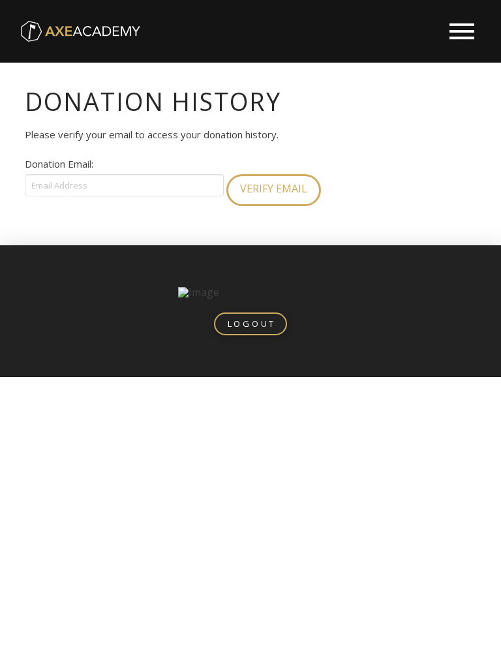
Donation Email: (59, 163)
